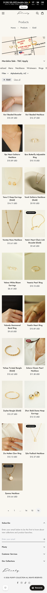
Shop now (23, 7)
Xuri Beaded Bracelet (12, 114)
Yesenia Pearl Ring (35, 282)
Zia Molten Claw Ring (12, 453)
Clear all (17, 79)
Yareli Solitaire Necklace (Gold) (35, 198)
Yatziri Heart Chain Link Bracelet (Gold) (35, 241)
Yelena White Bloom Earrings (12, 284)
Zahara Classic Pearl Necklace (34, 369)
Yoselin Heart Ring (34, 325)
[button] (42, 13)
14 (26, 510)
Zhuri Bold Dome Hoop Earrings (34, 412)
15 (32, 510)
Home (13, 27)
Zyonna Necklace (12, 493)
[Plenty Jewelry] (23, 13)
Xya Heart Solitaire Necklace (12, 156)
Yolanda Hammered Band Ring (12, 326)
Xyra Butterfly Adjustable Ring (35, 156)
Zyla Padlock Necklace (34, 453)
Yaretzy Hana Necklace (12, 240)
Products (24, 27)
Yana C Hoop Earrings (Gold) (12, 198)
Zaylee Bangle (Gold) (12, 410)
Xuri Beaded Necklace (34, 114)
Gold (8, 80)
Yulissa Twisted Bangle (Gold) (12, 369)
